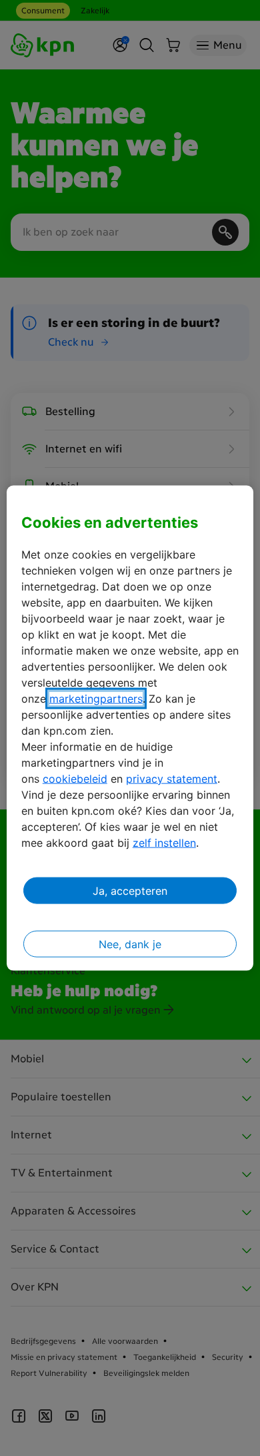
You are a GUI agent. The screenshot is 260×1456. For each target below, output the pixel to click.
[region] (130, 728)
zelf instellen (164, 842)
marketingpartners (96, 698)
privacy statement (171, 778)
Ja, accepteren (130, 890)
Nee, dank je (130, 943)
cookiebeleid (75, 778)
